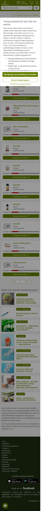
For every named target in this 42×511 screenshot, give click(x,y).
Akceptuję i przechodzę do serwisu (20, 74)
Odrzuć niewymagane (20, 80)
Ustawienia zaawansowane (20, 84)
